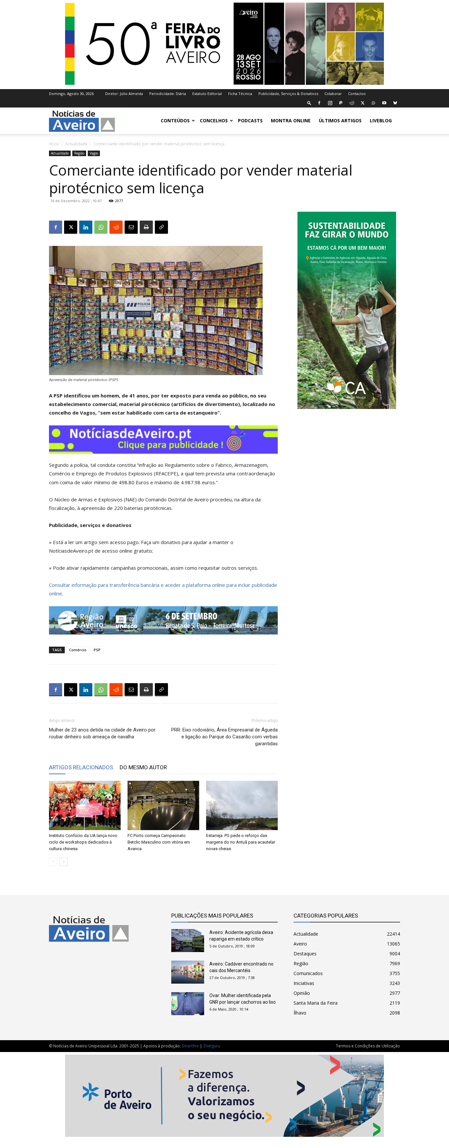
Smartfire (190, 1046)
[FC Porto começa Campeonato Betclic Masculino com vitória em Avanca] (163, 805)
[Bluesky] (395, 103)
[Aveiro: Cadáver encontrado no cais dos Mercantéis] (187, 972)
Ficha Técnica (240, 93)
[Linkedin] (85, 227)
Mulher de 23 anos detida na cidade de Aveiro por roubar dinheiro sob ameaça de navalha (102, 733)
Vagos (94, 153)
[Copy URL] (161, 227)
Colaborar (333, 93)
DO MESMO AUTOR (143, 767)
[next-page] (63, 862)
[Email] (131, 227)
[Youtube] (384, 103)
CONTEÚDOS (175, 120)
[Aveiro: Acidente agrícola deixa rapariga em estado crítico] (187, 940)
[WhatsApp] (373, 103)
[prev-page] (53, 862)
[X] (362, 103)
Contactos (357, 93)
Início (54, 144)
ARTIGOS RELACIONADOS (81, 767)
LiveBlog (381, 120)
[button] (309, 102)
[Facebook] (319, 103)
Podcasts (250, 120)
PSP (97, 649)
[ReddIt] (116, 227)
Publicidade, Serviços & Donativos (288, 93)
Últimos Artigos (340, 120)
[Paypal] (341, 103)
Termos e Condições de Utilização (368, 1046)
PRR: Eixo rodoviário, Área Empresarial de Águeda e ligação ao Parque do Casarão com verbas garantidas (224, 737)
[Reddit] (352, 103)
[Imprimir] (146, 227)
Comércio (77, 649)
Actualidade (76, 144)
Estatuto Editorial (207, 93)
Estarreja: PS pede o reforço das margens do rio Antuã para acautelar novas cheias (240, 842)
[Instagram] (330, 103)
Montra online (291, 120)
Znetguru (211, 1046)
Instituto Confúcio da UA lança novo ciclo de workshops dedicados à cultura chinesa (83, 842)
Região (79, 153)
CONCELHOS (214, 120)
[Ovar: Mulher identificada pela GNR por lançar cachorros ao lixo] (187, 1003)
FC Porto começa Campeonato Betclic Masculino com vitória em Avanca (159, 842)
